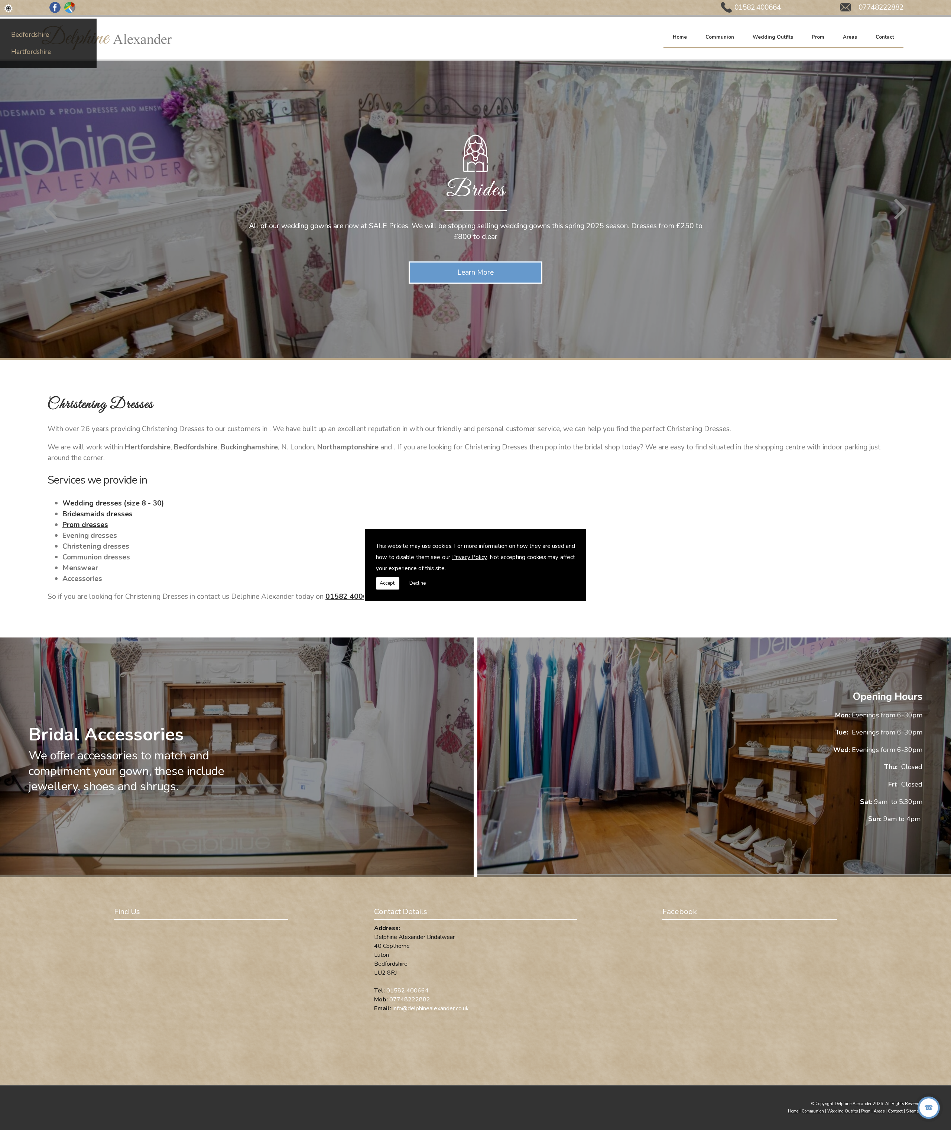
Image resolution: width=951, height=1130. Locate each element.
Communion (719, 36)
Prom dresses (85, 525)
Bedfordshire (30, 34)
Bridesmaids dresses (97, 514)
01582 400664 (757, 7)
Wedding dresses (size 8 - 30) (113, 503)
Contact (885, 36)
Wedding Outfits (773, 36)
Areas (850, 36)
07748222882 (881, 7)
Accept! (388, 583)
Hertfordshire (31, 51)
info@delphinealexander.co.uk (431, 1008)
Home (680, 36)
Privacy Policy (469, 557)
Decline (417, 583)
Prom (818, 36)
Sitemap (913, 1111)
